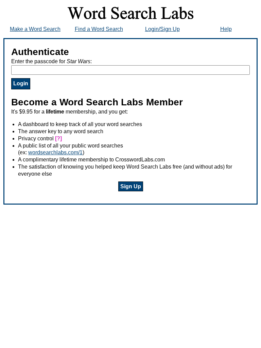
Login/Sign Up (162, 29)
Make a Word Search (35, 29)
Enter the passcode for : (51, 61)
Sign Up (130, 186)
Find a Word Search (99, 29)
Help (226, 29)
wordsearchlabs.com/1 (55, 152)
